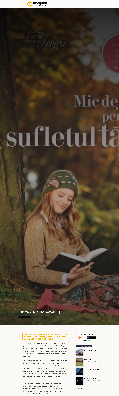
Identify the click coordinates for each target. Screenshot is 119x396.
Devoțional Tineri (88, 361)
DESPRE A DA (88, 359)
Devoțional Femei (24, 317)
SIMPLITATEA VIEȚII (90, 378)
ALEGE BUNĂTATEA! (90, 350)
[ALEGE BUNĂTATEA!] (79, 352)
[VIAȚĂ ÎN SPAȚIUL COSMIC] (79, 371)
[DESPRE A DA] (79, 362)
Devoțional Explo (88, 370)
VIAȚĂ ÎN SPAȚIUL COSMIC (92, 369)
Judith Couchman (46, 317)
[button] (94, 4)
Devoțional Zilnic (88, 380)
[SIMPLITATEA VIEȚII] (79, 381)
